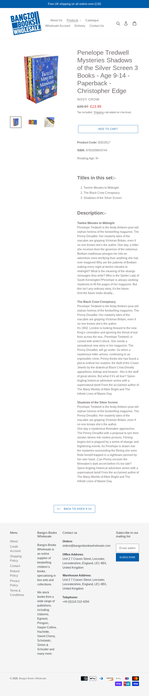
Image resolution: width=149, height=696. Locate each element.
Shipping (98, 112)
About (14, 541)
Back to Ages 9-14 (77, 508)
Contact (15, 565)
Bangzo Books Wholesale (32, 678)
